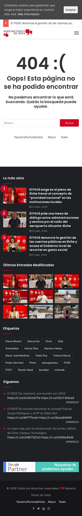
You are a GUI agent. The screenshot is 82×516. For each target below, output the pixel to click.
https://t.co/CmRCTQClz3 (24, 437)
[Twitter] (38, 508)
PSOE (67, 362)
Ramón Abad (25, 369)
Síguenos (11, 382)
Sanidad (44, 369)
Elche (49, 341)
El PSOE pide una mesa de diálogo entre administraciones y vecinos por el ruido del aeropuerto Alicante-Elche (54, 219)
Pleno (32, 362)
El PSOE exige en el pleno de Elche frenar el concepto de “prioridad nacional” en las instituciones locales (50, 195)
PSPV (8, 369)
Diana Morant (13, 341)
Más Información (29, 14)
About (52, 137)
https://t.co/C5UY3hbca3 (57, 397)
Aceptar (71, 9)
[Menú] (76, 33)
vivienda (59, 369)
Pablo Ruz (42, 355)
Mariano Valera (53, 348)
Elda (60, 341)
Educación (33, 341)
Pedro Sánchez (14, 362)
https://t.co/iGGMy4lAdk (57, 437)
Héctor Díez (31, 348)
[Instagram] (48, 508)
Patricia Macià (61, 355)
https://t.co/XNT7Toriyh (22, 417)
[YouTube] (43, 508)
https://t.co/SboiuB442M (55, 417)
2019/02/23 (72, 402)
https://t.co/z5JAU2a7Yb (23, 397)
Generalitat (12, 348)
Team (64, 137)
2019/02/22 (72, 421)
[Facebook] (33, 508)
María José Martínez (17, 355)
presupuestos (50, 362)
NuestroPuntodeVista (29, 137)
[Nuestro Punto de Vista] (18, 33)
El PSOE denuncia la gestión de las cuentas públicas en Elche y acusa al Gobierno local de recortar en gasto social (53, 244)
